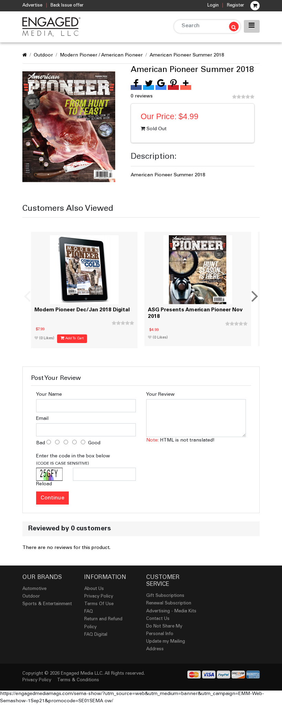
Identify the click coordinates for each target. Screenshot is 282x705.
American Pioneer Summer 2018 (187, 55)
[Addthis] (185, 87)
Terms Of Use (98, 604)
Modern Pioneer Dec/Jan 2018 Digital (82, 310)
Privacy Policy (98, 596)
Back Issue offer (67, 5)
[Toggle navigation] (252, 26)
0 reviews (142, 96)
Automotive (34, 589)
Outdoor (43, 55)
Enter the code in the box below (73, 460)
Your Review (160, 394)
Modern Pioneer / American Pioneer (101, 55)
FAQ (88, 612)
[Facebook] (136, 87)
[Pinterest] (173, 87)
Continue (52, 498)
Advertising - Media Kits (171, 611)
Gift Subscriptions (165, 596)
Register (235, 5)
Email (42, 418)
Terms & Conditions (78, 680)
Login (213, 5)
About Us (94, 589)
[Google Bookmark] (160, 87)
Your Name (49, 394)
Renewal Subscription (168, 603)
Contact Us (158, 619)
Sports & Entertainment (47, 604)
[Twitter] (148, 87)
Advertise (32, 5)
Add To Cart (74, 338)
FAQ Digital (95, 635)
